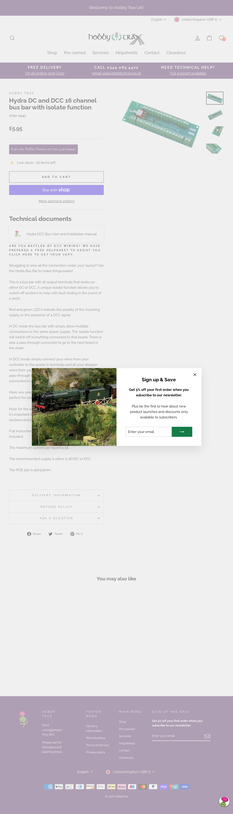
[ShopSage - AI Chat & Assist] (224, 801)
